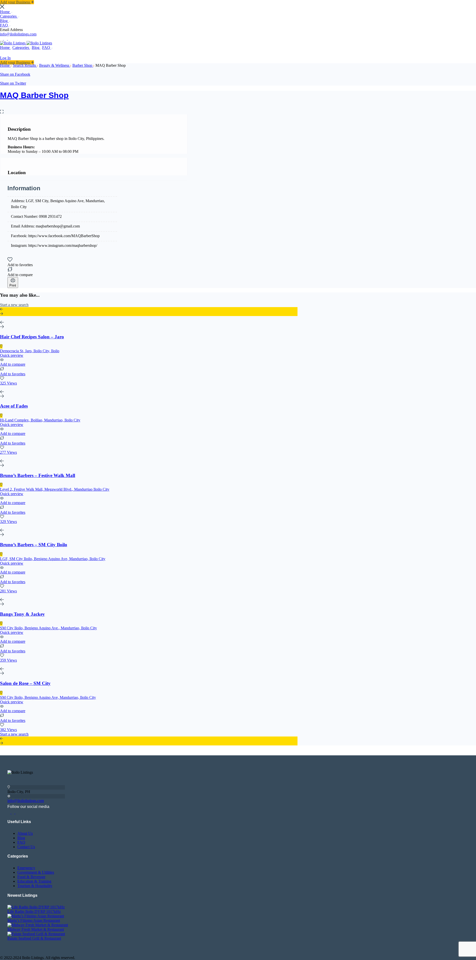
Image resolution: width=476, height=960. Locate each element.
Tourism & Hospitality (34, 886)
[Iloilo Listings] (13, 43)
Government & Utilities (35, 872)
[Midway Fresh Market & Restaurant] (37, 925)
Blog (4, 21)
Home (5, 12)
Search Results (25, 65)
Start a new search (14, 305)
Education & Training (34, 881)
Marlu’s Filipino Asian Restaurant (33, 920)
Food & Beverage (31, 877)
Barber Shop (82, 65)
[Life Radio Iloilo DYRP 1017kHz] (36, 907)
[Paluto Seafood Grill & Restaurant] (36, 934)
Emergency (26, 868)
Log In (5, 58)
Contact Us (26, 847)
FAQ (4, 25)
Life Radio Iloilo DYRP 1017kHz (34, 911)
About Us (25, 833)
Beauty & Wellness (54, 65)
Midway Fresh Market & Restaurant (35, 929)
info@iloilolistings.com (18, 34)
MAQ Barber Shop (34, 95)
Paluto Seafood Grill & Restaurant (34, 938)
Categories (9, 16)
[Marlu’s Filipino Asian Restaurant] (35, 916)
